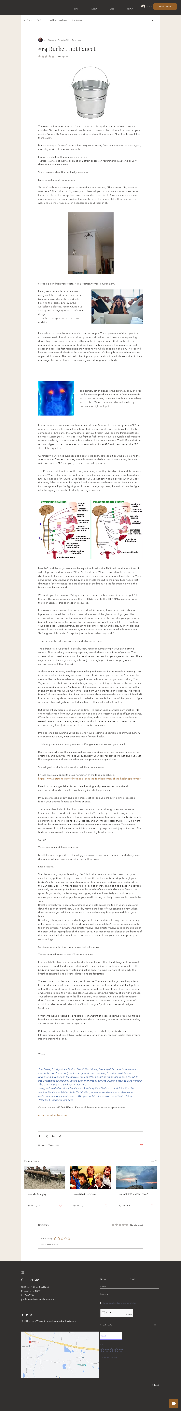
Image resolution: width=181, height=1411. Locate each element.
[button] (153, 20)
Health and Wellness (58, 20)
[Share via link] (60, 1136)
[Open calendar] (155, 1325)
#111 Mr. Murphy (37, 1194)
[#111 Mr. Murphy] (44, 1177)
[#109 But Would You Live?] (136, 1177)
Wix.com (71, 1321)
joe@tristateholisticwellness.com (37, 1299)
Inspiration (77, 20)
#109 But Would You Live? (133, 1194)
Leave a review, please (109, 1357)
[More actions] (141, 39)
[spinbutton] (111, 1335)
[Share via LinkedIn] (53, 1136)
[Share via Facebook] (39, 1136)
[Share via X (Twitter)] (46, 1136)
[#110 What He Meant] (90, 1177)
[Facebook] (22, 1314)
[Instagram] (31, 1314)
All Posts (28, 20)
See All (154, 1160)
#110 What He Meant (85, 1194)
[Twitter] (26, 1314)
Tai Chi (40, 20)
